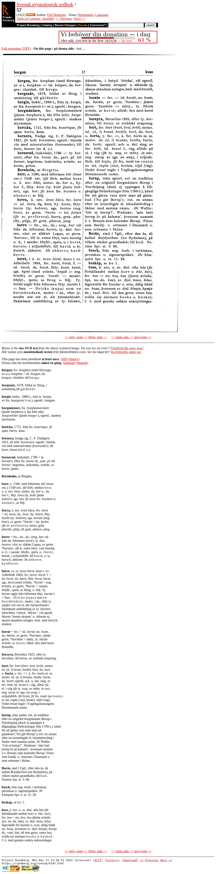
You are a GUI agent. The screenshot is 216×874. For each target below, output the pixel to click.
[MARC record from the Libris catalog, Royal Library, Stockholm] (30, 15)
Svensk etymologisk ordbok (44, 4)
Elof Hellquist (56, 15)
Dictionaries (85, 15)
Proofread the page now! (126, 348)
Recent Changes (65, 25)
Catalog (47, 25)
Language (101, 15)
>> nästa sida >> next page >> (131, 337)
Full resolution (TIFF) (16, 48)
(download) (130, 860)
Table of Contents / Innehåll (34, 18)
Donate (82, 25)
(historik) (82, 363)
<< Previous (64, 18)
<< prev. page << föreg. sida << (86, 337)
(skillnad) (69, 363)
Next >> (79, 18)
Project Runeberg (28, 25)
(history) (74, 359)
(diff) (64, 359)
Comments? (98, 25)
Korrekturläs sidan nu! (126, 352)
